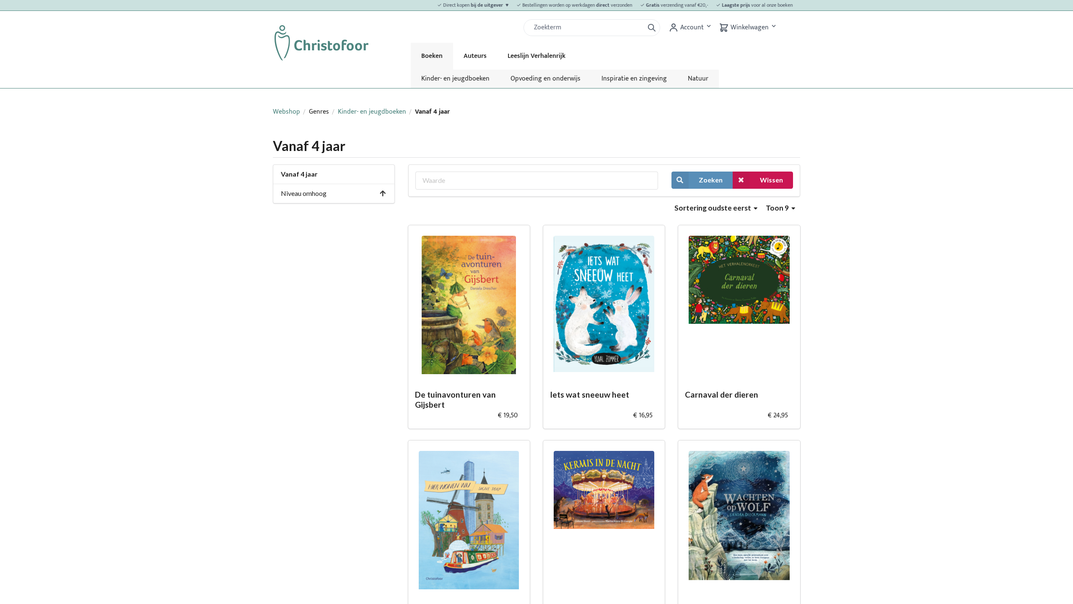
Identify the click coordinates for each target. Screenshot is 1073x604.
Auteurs (475, 56)
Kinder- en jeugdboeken (455, 78)
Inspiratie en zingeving (634, 78)
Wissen (771, 180)
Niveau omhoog (304, 193)
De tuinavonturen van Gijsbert (455, 400)
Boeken (432, 56)
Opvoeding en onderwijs (546, 78)
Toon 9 (778, 207)
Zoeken (711, 180)
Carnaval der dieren (721, 394)
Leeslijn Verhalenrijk (536, 56)
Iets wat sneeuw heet (589, 394)
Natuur (698, 78)
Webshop (286, 111)
